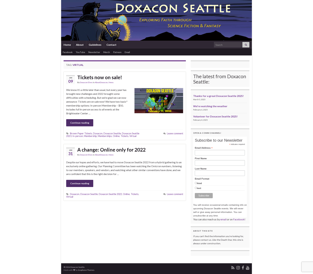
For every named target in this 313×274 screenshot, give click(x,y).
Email (127, 52)
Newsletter (94, 52)
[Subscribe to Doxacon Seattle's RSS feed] (232, 267)
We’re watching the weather (210, 106)
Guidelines (95, 44)
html (199, 183)
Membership (90, 136)
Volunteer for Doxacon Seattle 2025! (215, 116)
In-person (77, 136)
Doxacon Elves (86, 82)
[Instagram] (238, 267)
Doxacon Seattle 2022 (110, 194)
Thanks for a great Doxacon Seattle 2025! (218, 95)
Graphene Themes (86, 270)
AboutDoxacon (101, 82)
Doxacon (98, 133)
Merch (106, 52)
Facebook (68, 52)
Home (67, 44)
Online (116, 136)
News (111, 82)
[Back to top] (306, 267)
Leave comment (175, 133)
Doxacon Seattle (112, 133)
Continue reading (79, 122)
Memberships (105, 136)
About (80, 44)
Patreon (117, 52)
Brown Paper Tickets (81, 133)
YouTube (80, 52)
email (223, 219)
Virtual (132, 136)
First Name (201, 158)
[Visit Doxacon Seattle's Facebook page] (243, 267)
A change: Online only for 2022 (111, 150)
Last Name (201, 168)
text (199, 188)
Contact (111, 44)
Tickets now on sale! (99, 77)
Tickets (124, 136)
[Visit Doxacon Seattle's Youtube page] (247, 267)
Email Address (204, 147)
